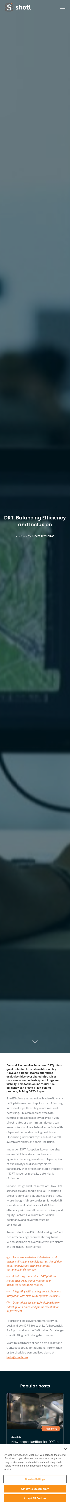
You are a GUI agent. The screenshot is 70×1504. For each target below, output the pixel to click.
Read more (51, 1428)
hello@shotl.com (17, 1357)
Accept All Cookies (35, 1498)
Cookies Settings (35, 1479)
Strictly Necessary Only (35, 1488)
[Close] (65, 1449)
